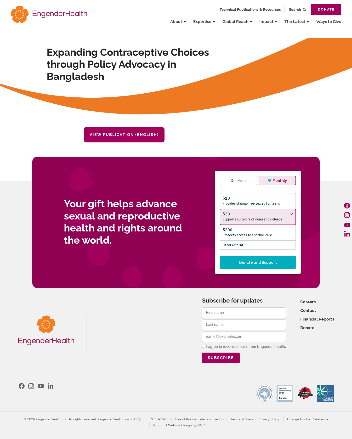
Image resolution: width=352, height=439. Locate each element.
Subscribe (221, 358)
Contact (308, 311)
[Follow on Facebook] (347, 205)
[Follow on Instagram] (347, 215)
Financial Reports (317, 319)
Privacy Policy (268, 419)
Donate (326, 9)
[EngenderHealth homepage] (49, 14)
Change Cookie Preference (307, 419)
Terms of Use (241, 419)
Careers (308, 302)
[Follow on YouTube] (347, 224)
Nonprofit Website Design (172, 425)
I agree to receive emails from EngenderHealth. (245, 346)
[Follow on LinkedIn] (347, 233)
